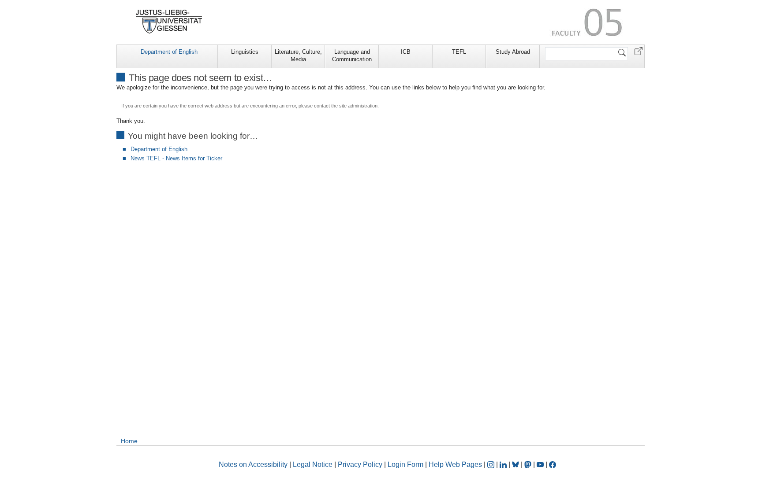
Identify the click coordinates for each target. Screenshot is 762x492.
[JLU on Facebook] (552, 464)
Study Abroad (513, 51)
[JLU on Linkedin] (504, 464)
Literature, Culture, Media (298, 55)
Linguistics (244, 51)
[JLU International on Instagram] (491, 464)
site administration (358, 105)
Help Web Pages (455, 464)
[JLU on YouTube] (541, 464)
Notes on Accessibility (254, 464)
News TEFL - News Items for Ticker (176, 158)
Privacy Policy (360, 464)
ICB (406, 51)
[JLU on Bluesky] (516, 464)
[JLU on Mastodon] (528, 464)
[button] (638, 50)
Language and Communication (352, 55)
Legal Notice (312, 464)
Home (129, 440)
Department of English (169, 51)
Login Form (405, 464)
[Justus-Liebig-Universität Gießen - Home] (169, 21)
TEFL (459, 51)
